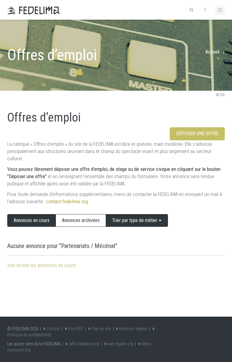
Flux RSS (75, 328)
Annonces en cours (32, 220)
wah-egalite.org (120, 343)
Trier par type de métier (135, 220)
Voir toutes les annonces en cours (41, 265)
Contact (53, 328)
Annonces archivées (81, 220)
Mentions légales (133, 328)
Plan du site (101, 328)
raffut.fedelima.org (84, 343)
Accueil (212, 52)
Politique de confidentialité (29, 334)
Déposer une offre (197, 133)
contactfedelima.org (67, 201)
